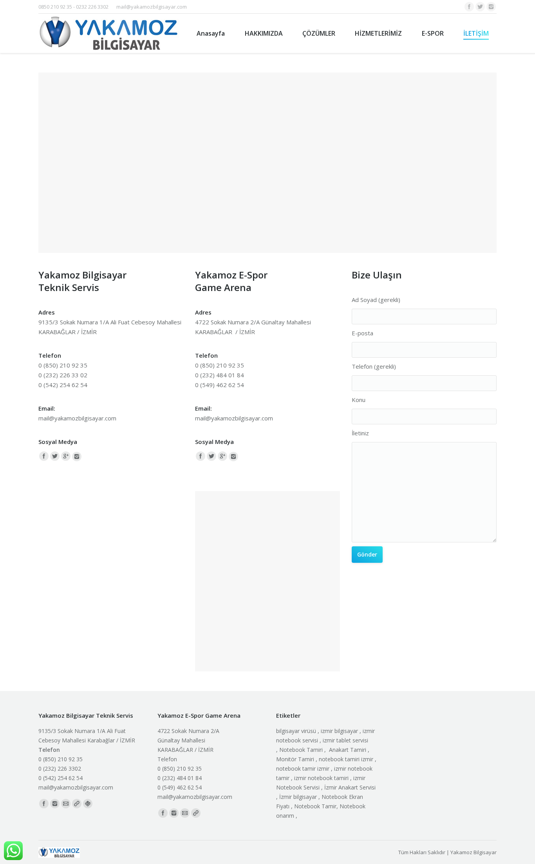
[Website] (76, 803)
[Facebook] (469, 6)
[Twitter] (480, 6)
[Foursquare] (87, 803)
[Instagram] (491, 6)
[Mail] (65, 803)
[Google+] (65, 456)
